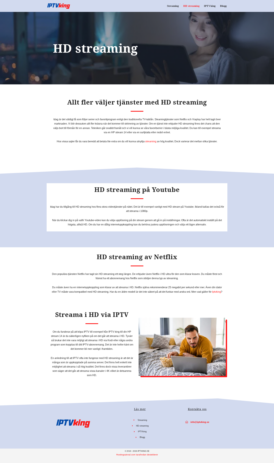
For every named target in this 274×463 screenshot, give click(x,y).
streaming (150, 141)
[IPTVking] (59, 6)
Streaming (173, 6)
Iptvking (216, 291)
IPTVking (210, 6)
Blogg (223, 6)
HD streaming (191, 6)
